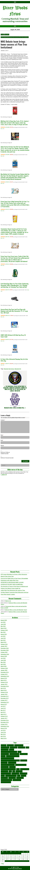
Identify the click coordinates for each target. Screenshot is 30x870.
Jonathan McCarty (14, 754)
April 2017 (3, 712)
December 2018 (5, 686)
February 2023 (4, 630)
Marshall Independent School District (10, 760)
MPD (10, 771)
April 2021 (3, 640)
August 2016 (4, 728)
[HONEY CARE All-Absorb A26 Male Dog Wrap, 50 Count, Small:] (15, 324)
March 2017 (3, 714)
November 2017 (5, 698)
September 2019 (5, 676)
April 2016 (3, 736)
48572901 (7, 236)
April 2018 (3, 688)
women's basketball (6, 782)
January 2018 (4, 694)
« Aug (2, 863)
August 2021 (4, 634)
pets (14, 771)
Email (2, 440)
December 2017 (5, 696)
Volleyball (23, 775)
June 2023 (3, 624)
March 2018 (3, 690)
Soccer (2, 775)
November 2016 (5, 722)
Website (2, 445)
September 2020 (5, 654)
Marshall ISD (18, 369)
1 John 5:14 (4, 474)
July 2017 (3, 706)
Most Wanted (4, 771)
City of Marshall (5, 747)
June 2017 (3, 708)
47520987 (7, 154)
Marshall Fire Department (7, 758)
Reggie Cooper (15, 773)
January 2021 (4, 646)
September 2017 (5, 702)
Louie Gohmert (23, 754)
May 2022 (3, 632)
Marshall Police (12, 762)
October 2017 (4, 700)
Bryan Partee (10, 745)
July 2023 (3, 622)
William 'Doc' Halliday (6, 780)
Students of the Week (11, 775)
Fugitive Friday (4, 749)
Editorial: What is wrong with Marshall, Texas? (16, 609)
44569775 (7, 363)
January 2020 (4, 670)
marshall (3, 756)
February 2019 (4, 682)
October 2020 (4, 652)
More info (2, 128)
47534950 (7, 127)
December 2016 (5, 720)
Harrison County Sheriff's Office (9, 751)
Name (2, 435)
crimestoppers (13, 747)
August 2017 (4, 704)
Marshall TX (12, 767)
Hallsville (11, 749)
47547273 (7, 209)
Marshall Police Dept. (21, 764)
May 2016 (3, 734)
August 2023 (4, 620)
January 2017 (4, 718)
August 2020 (4, 656)
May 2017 (3, 710)
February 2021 (4, 644)
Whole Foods (4, 777)
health (19, 751)
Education (7, 34)
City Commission (19, 745)
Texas (18, 775)
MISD (18, 769)
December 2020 (5, 648)
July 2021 (3, 636)
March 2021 (3, 642)
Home (2, 34)
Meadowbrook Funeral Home (8, 769)
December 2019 (5, 672)
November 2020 (5, 650)
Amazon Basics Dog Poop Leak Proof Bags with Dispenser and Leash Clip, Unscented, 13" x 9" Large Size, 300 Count (14, 311)
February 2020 (4, 668)
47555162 (7, 264)
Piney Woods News (6, 773)
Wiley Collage (12, 777)
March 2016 (3, 738)
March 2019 (3, 680)
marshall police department (7, 764)
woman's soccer (17, 780)
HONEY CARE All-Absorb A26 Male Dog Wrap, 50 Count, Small (13, 336)
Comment (3, 420)
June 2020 (3, 660)
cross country (21, 747)
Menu (15, 2)
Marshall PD (4, 762)
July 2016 (3, 730)
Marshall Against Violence (12, 756)
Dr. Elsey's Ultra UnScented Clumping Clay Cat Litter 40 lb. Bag (14, 360)
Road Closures (23, 773)
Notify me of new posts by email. (7, 458)
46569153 (7, 289)
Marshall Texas (4, 767)
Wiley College (20, 777)
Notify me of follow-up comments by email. (5, 453)
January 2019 (4, 684)
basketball (3, 745)
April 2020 (3, 664)
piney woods (19, 771)
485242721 (8, 315)
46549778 (7, 339)
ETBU (27, 747)
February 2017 (4, 716)
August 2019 (4, 678)
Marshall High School (9, 369)
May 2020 (3, 662)
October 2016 (4, 724)
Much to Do (8, 601)
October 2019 (4, 674)
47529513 (7, 182)
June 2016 (3, 732)
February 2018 (4, 692)
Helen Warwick (5, 754)
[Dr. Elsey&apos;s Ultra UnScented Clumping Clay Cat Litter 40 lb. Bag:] (15, 348)
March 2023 (3, 628)
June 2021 (3, 638)
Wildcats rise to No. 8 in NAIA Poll (14, 408)
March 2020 (3, 666)
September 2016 (5, 726)
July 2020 (3, 658)
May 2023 (3, 626)
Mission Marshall (24, 769)
